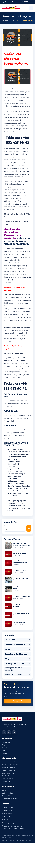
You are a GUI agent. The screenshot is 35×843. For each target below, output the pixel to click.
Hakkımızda (6, 742)
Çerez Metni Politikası (9, 798)
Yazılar (12, 20)
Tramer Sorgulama (8, 770)
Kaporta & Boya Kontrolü (10, 765)
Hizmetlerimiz (7, 753)
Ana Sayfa (5, 20)
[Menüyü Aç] (31, 8)
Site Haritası (5, 840)
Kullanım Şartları (15, 840)
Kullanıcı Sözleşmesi (9, 796)
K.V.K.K (4, 790)
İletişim (4, 750)
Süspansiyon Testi (8, 773)
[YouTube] (9, 732)
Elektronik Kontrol (8, 767)
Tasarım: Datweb (27, 840)
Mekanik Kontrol (7, 779)
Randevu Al (17, 701)
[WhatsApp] (14, 732)
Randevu (5, 748)
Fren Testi (5, 776)
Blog (3, 745)
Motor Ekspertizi (7, 781)
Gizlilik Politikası (7, 793)
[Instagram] (4, 732)
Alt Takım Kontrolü (8, 762)
